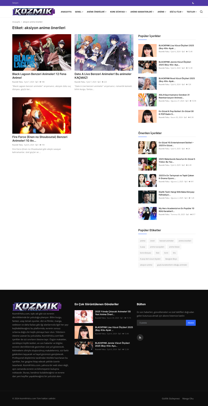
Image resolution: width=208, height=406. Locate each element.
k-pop (142, 247)
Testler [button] (191, 11)
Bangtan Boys (171, 259)
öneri (152, 240)
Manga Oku (188, 398)
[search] (201, 11)
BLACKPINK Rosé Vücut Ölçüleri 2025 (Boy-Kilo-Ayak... (177, 79)
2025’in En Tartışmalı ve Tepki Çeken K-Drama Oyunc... (176, 176)
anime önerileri (185, 240)
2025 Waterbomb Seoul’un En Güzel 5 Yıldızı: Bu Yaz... (177, 160)
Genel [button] (78, 11)
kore (166, 252)
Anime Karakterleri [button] (141, 11)
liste (157, 252)
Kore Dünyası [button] (117, 11)
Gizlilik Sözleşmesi (171, 398)
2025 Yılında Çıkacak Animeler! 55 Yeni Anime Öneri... (113, 313)
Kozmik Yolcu (17, 82)
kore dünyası (145, 252)
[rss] (140, 337)
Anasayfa (66, 11)
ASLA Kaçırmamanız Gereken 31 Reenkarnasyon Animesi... (174, 96)
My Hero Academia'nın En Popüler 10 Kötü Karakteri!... (176, 209)
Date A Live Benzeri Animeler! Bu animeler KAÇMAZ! (103, 75)
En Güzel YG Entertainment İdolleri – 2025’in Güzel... (176, 144)
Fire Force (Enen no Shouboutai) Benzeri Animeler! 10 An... (39, 138)
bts (174, 252)
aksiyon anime (146, 265)
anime (142, 240)
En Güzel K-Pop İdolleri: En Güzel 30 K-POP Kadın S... (176, 112)
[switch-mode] (193, 3)
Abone (191, 322)
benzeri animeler (167, 240)
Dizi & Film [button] (175, 11)
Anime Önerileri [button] (96, 11)
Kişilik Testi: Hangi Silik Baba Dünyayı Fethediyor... (176, 193)
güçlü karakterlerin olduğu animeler (172, 265)
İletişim (15, 3)
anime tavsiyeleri (157, 247)
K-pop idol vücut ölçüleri (150, 259)
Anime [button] (161, 11)
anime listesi (174, 247)
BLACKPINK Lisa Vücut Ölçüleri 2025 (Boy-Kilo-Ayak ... (176, 46)
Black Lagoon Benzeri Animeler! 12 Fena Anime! (39, 75)
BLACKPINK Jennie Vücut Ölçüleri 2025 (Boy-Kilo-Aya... (175, 63)
